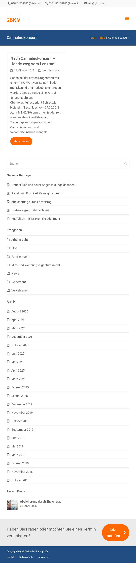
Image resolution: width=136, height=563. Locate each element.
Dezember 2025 (22, 336)
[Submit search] (125, 163)
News (15, 273)
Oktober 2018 (20, 480)
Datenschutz (26, 557)
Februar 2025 (20, 387)
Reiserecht (18, 282)
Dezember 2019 (22, 404)
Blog (14, 248)
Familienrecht (20, 256)
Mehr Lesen (21, 141)
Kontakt (11, 557)
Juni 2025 (17, 353)
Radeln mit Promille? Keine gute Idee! (35, 193)
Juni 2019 (17, 438)
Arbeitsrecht (19, 239)
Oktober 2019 (20, 421)
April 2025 (18, 370)
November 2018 (22, 471)
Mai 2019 (17, 446)
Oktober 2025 (20, 345)
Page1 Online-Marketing (30, 551)
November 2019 (22, 412)
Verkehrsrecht (51, 70)
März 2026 (18, 328)
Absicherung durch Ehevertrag (31, 202)
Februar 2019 (20, 463)
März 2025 (18, 379)
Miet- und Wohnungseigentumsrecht (35, 265)
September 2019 (22, 429)
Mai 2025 (17, 362)
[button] (127, 18)
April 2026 (18, 320)
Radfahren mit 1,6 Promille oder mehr (35, 218)
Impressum (43, 557)
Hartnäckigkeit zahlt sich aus (30, 210)
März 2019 (18, 455)
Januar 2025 (19, 396)
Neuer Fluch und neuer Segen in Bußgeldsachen (43, 185)
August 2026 (19, 311)
